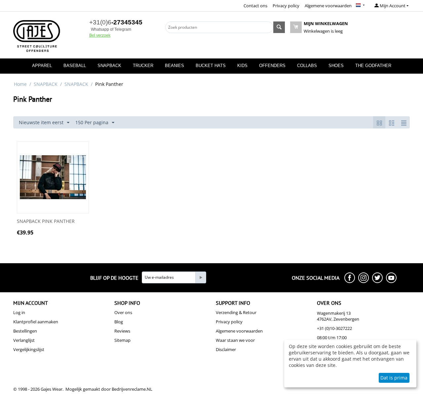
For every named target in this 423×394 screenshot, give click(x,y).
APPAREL (42, 65)
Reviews (122, 331)
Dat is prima (393, 378)
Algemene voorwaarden (328, 6)
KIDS (242, 65)
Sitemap (122, 340)
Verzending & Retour (236, 312)
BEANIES (174, 65)
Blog (118, 322)
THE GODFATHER (373, 65)
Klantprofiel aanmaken (35, 322)
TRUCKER (143, 65)
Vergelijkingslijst (28, 349)
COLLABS (307, 65)
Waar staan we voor (235, 340)
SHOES (336, 65)
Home (20, 84)
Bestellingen (25, 331)
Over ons (123, 312)
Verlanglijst (24, 340)
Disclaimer (226, 349)
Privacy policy (286, 6)
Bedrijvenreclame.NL (132, 389)
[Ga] (200, 277)
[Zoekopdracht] (279, 27)
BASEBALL (74, 65)
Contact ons (255, 6)
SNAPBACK (109, 65)
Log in (19, 312)
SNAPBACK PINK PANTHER (46, 221)
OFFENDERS (272, 65)
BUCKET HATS (211, 65)
